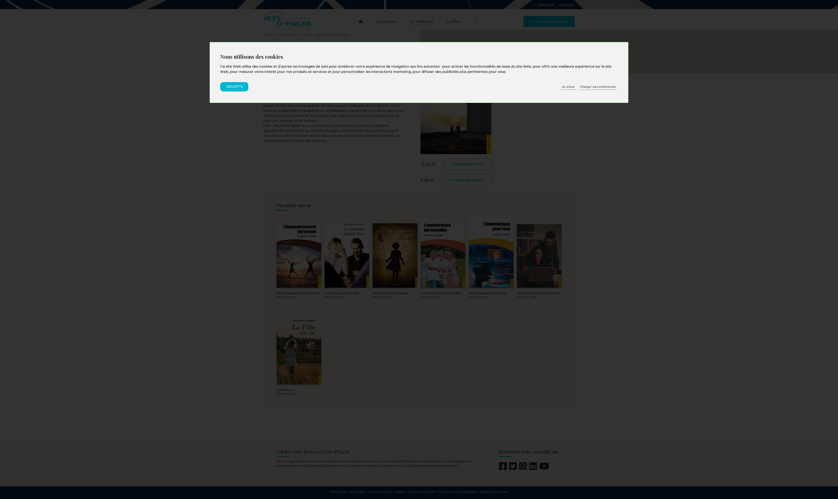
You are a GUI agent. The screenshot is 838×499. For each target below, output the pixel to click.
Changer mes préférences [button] (598, 86)
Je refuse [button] (568, 86)
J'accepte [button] (234, 86)
